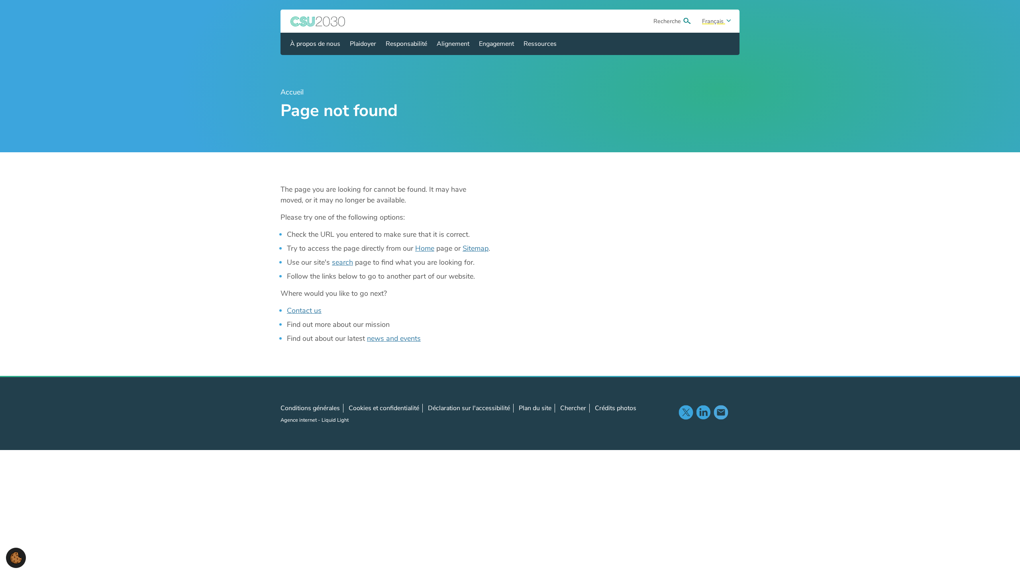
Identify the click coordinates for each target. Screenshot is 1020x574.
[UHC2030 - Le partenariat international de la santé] (318, 21)
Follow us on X (686, 412)
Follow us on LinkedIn (703, 412)
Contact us (304, 310)
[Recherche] (687, 21)
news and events (394, 338)
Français (713, 21)
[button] (16, 557)
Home (424, 248)
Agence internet (299, 420)
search (342, 262)
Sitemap (475, 248)
